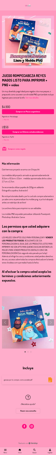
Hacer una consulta (28, 411)
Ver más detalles (32, 97)
